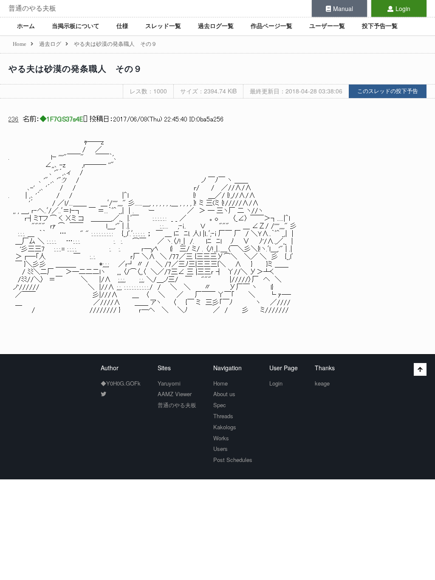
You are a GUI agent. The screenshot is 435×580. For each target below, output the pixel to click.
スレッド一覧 (163, 26)
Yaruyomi (169, 383)
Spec (219, 405)
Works (221, 438)
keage (322, 383)
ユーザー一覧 (327, 26)
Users (220, 449)
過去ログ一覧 (216, 26)
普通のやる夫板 (32, 8)
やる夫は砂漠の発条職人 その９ (75, 68)
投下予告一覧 (380, 26)
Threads (223, 416)
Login (402, 8)
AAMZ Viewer (175, 394)
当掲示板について (75, 26)
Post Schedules (232, 460)
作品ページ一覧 (271, 26)
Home (220, 383)
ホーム (26, 26)
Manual (343, 8)
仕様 (122, 26)
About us (224, 394)
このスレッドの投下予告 (387, 91)
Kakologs (224, 427)
